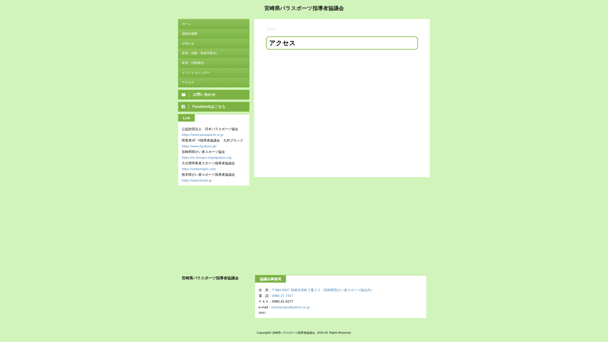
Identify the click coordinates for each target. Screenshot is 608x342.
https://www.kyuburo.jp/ (199, 146)
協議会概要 (189, 33)
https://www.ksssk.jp (197, 180)
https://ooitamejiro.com (199, 169)
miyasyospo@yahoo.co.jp (290, 307)
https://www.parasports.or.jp (202, 135)
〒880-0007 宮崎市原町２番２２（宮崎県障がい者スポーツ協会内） (323, 290)
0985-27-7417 (282, 296)
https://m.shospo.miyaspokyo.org (206, 157)
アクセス (188, 82)
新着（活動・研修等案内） (200, 53)
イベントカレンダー (196, 72)
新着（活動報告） (194, 63)
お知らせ (188, 43)
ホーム (186, 24)
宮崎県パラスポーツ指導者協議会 (304, 8)
